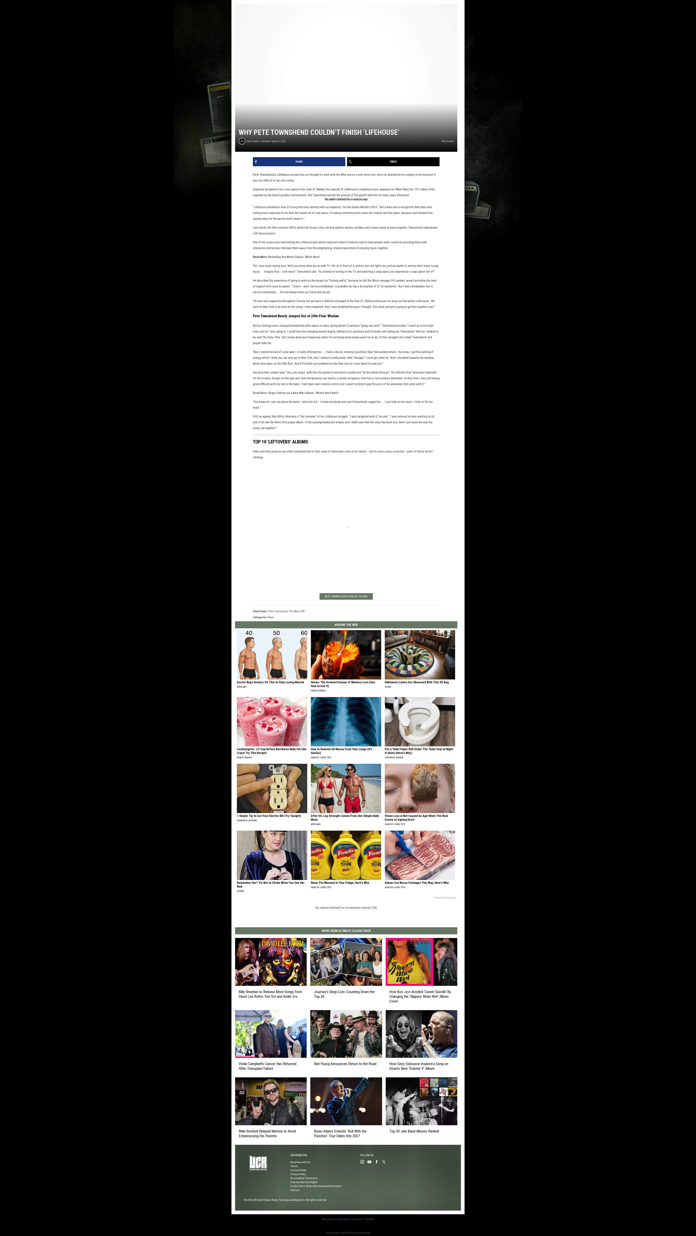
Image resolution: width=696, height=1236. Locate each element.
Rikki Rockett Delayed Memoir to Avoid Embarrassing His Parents (267, 1133)
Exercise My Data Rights (304, 1182)
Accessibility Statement (304, 1178)
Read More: (260, 393)
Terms (294, 1166)
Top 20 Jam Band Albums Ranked (414, 1131)
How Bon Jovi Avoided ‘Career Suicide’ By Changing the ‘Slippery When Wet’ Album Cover (420, 996)
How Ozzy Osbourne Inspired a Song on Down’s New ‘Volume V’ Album (418, 1066)
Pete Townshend (263, 174)
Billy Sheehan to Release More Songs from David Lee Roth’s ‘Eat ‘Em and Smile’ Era (270, 994)
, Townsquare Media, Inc (291, 1199)
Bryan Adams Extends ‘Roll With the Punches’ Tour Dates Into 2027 (340, 1133)
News (271, 617)
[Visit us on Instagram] (363, 1162)
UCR (302, 611)
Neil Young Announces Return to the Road (345, 1064)
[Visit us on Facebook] (378, 1162)
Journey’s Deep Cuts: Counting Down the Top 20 (344, 994)
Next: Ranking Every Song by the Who (346, 596)
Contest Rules (298, 1170)
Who (343, 174)
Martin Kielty (252, 141)
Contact (294, 1190)
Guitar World (360, 207)
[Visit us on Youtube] (370, 1162)
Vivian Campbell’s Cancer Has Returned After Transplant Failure (267, 1066)
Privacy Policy (298, 1174)
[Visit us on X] (385, 1162)
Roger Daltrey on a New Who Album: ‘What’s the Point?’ (303, 393)
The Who (294, 611)
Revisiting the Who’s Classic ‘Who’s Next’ (294, 257)
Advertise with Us (300, 1162)
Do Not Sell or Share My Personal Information (316, 1186)
